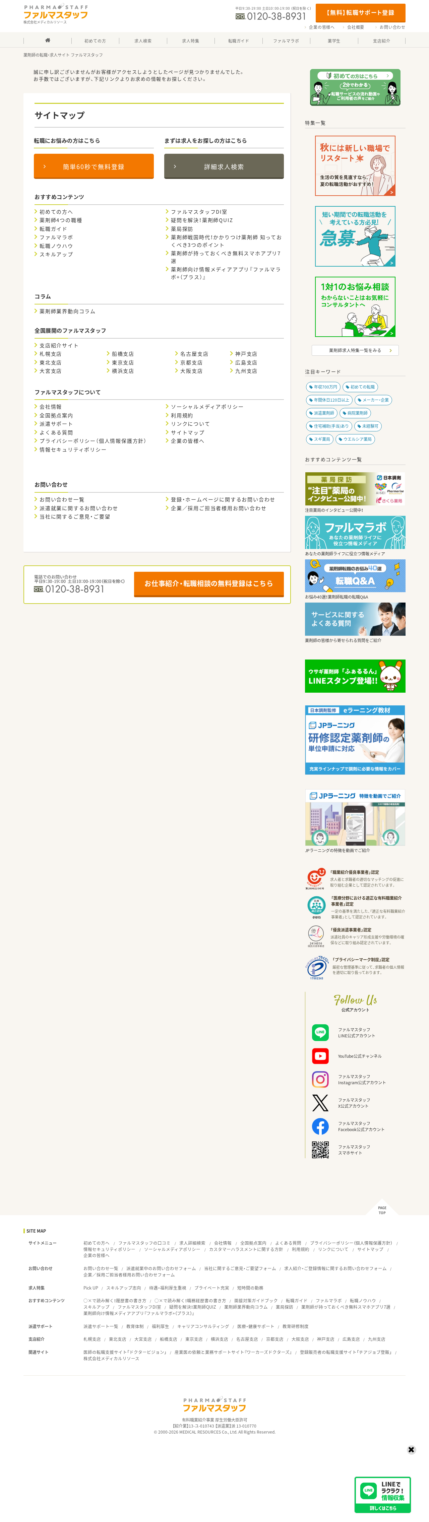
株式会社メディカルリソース (111, 1358)
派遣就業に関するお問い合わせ (79, 508)
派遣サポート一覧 (100, 1326)
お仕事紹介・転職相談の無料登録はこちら (208, 583)
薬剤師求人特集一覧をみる (355, 350)
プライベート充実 (211, 1288)
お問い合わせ (393, 27)
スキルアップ (56, 254)
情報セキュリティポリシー (73, 449)
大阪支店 (191, 370)
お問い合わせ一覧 (62, 499)
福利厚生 (160, 1326)
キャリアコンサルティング (203, 1326)
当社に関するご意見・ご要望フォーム (240, 1268)
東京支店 (123, 362)
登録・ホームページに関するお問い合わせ (223, 499)
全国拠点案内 (56, 415)
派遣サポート (56, 423)
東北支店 (51, 362)
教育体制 (135, 1326)
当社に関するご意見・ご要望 (75, 516)
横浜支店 (123, 370)
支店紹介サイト (59, 345)
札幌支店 (51, 353)
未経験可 (370, 426)
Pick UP (90, 1288)
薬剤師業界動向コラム (68, 311)
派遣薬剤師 (324, 413)
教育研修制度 (296, 1326)
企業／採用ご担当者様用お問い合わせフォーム (129, 1274)
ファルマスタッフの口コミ (144, 1243)
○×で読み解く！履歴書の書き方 (114, 1300)
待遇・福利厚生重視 (167, 1288)
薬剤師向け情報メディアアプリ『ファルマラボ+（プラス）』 (226, 273)
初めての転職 (363, 387)
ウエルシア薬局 (358, 439)
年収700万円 (325, 387)
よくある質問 (56, 432)
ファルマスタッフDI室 (199, 211)
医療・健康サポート (255, 1326)
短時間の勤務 (250, 1288)
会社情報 (51, 406)
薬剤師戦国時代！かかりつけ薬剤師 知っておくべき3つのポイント (226, 241)
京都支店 (191, 362)
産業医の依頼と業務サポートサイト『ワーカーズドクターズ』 (233, 1352)
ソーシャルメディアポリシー (207, 406)
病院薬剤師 (358, 413)
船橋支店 (123, 353)
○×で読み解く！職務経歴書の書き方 (190, 1300)
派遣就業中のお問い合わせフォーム (161, 1268)
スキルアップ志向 (123, 1288)
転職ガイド (54, 228)
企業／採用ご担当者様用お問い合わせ (219, 508)
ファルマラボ (56, 237)
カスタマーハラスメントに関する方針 (246, 1249)
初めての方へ (56, 211)
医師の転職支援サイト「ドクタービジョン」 (125, 1352)
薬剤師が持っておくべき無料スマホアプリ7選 (226, 257)
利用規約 (182, 415)
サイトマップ (188, 432)
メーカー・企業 (376, 400)
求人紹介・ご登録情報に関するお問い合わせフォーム (335, 1268)
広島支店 (246, 362)
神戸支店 (246, 353)
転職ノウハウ (56, 246)
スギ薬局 (322, 439)
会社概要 (355, 27)
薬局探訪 (182, 228)
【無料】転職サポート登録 (360, 12)
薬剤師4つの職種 (61, 220)
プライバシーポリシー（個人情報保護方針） (93, 440)
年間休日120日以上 (331, 400)
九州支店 (246, 370)
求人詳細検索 (192, 1243)
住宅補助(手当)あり (331, 426)
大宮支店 (51, 370)
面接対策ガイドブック (256, 1300)
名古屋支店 (194, 353)
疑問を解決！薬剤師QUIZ (202, 220)
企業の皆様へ (322, 27)
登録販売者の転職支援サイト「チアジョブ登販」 (346, 1352)
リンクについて (190, 423)
